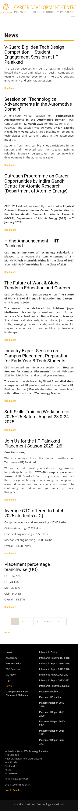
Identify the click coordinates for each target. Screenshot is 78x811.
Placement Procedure (50, 697)
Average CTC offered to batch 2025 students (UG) (34, 513)
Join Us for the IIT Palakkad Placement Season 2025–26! (33, 443)
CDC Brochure (12, 669)
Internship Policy (48, 652)
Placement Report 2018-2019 (52, 704)
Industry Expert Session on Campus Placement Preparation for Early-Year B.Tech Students (36, 356)
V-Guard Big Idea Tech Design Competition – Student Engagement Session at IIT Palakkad (34, 54)
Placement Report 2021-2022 (52, 732)
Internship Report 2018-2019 (54, 663)
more (7, 632)
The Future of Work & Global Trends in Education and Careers (37, 285)
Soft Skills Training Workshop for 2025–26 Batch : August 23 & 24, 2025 (37, 417)
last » (60, 621)
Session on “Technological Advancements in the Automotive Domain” (38, 104)
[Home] (39, 8)
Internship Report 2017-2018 (54, 658)
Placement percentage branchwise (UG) (27, 567)
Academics (11, 658)
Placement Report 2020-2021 (52, 723)
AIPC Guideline (13, 663)
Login (8, 680)
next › (47, 621)
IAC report (10, 674)
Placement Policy (48, 691)
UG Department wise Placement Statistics (16, 693)
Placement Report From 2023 (51, 742)
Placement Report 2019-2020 (52, 714)
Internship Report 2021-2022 (54, 680)
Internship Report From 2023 (54, 685)
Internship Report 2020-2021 (54, 674)
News (8, 685)
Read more (10, 88)
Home (8, 652)
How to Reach (12, 790)
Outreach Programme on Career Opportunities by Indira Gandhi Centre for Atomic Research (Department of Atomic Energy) (36, 183)
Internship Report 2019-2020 (54, 669)
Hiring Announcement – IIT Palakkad (31, 243)
